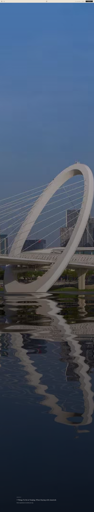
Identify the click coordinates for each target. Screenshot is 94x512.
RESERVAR (89, 1)
